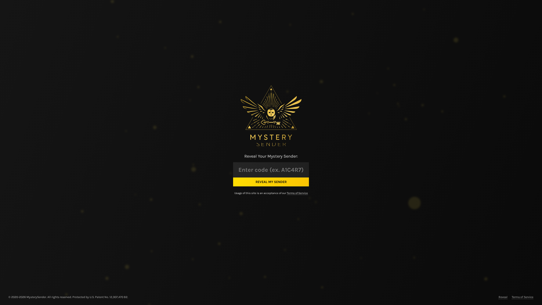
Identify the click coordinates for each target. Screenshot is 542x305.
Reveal (503, 297)
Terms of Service (297, 193)
